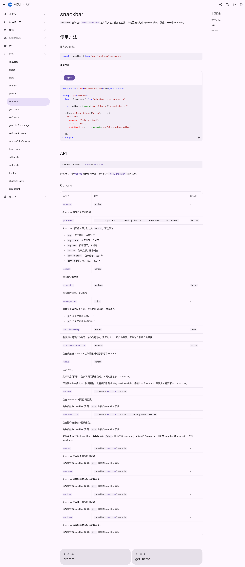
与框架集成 (15, 38)
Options (87, 164)
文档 (28, 4)
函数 (11, 54)
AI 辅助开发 (15, 22)
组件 (11, 46)
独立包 (12, 197)
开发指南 (13, 14)
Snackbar (98, 164)
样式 (11, 30)
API (63, 153)
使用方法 (68, 37)
